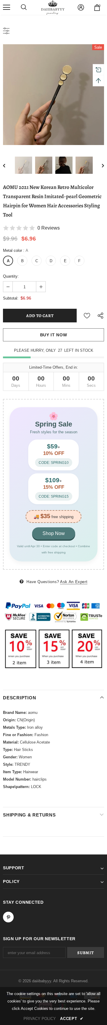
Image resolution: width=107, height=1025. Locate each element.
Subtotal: (10, 298)
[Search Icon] (24, 7)
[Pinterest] (8, 917)
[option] (53, 94)
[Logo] (53, 7)
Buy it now (53, 334)
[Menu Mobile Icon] (6, 7)
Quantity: (11, 276)
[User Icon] (81, 7)
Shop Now (54, 533)
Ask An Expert (73, 582)
